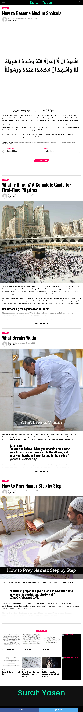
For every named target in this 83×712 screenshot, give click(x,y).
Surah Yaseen (14, 20)
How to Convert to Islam (66, 142)
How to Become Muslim (23, 142)
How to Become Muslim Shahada (44, 142)
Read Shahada (8, 144)
